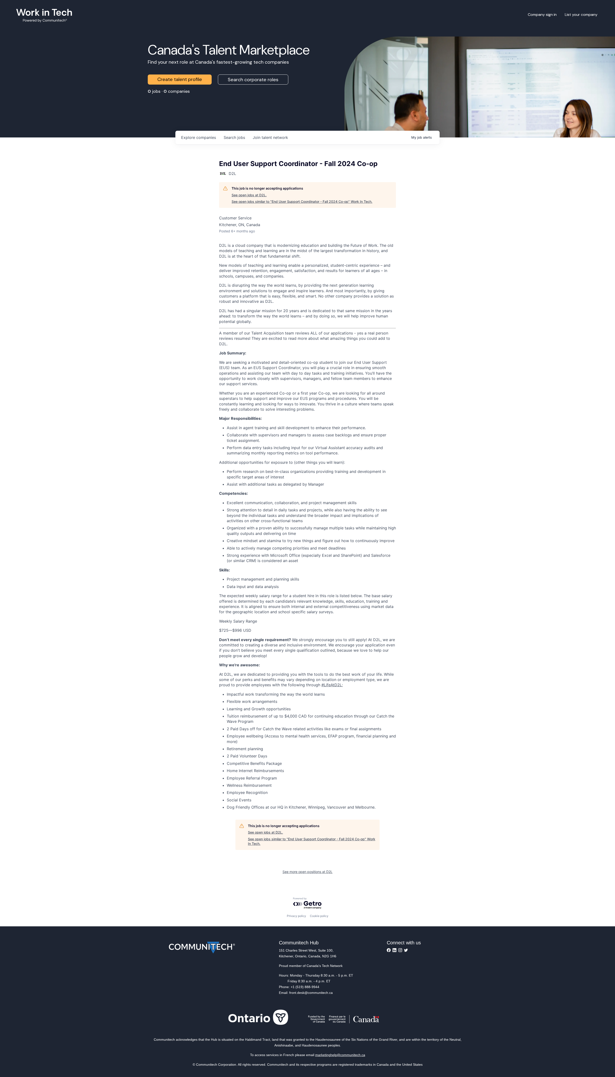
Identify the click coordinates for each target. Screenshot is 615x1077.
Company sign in (542, 14)
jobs (234, 137)
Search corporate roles (253, 79)
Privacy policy (296, 916)
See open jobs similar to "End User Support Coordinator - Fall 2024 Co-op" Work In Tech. (302, 201)
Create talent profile (179, 79)
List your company (581, 14)
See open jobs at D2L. (249, 195)
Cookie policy (319, 916)
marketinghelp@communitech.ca (340, 1055)
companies (198, 137)
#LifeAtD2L (331, 684)
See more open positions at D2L (307, 872)
